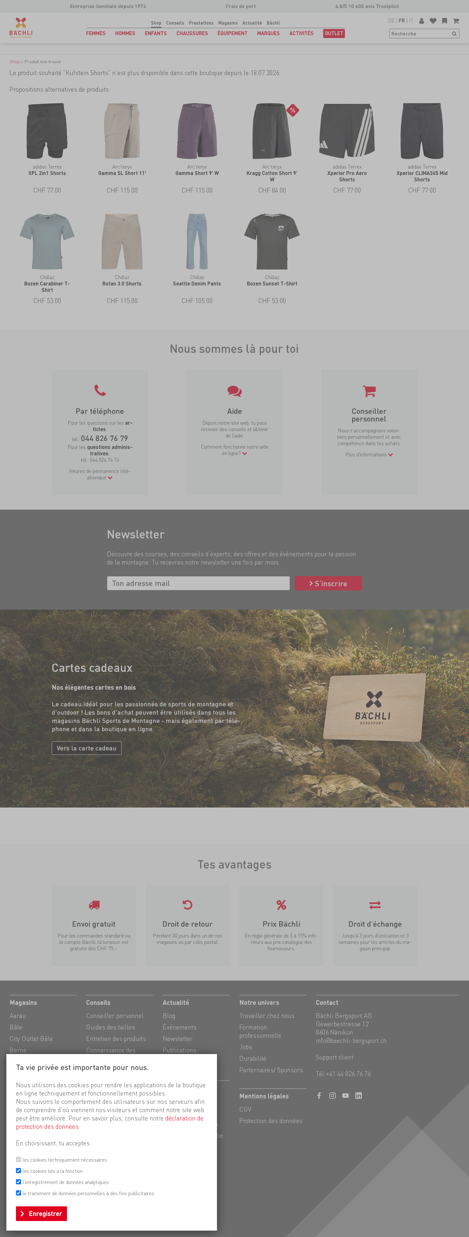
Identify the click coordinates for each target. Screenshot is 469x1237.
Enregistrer (45, 1214)
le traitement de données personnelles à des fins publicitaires (88, 1193)
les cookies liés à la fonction (53, 1171)
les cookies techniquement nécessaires (65, 1160)
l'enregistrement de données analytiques (66, 1182)
